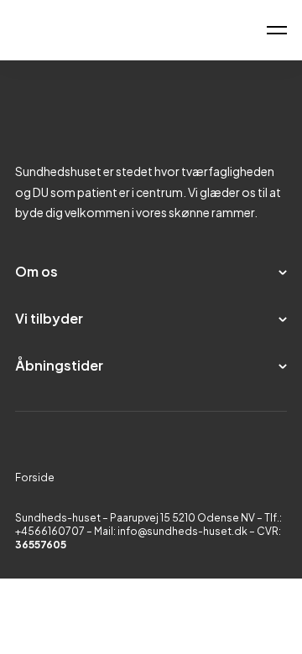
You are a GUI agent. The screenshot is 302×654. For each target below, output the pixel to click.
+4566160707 (50, 531)
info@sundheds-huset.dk (182, 531)
